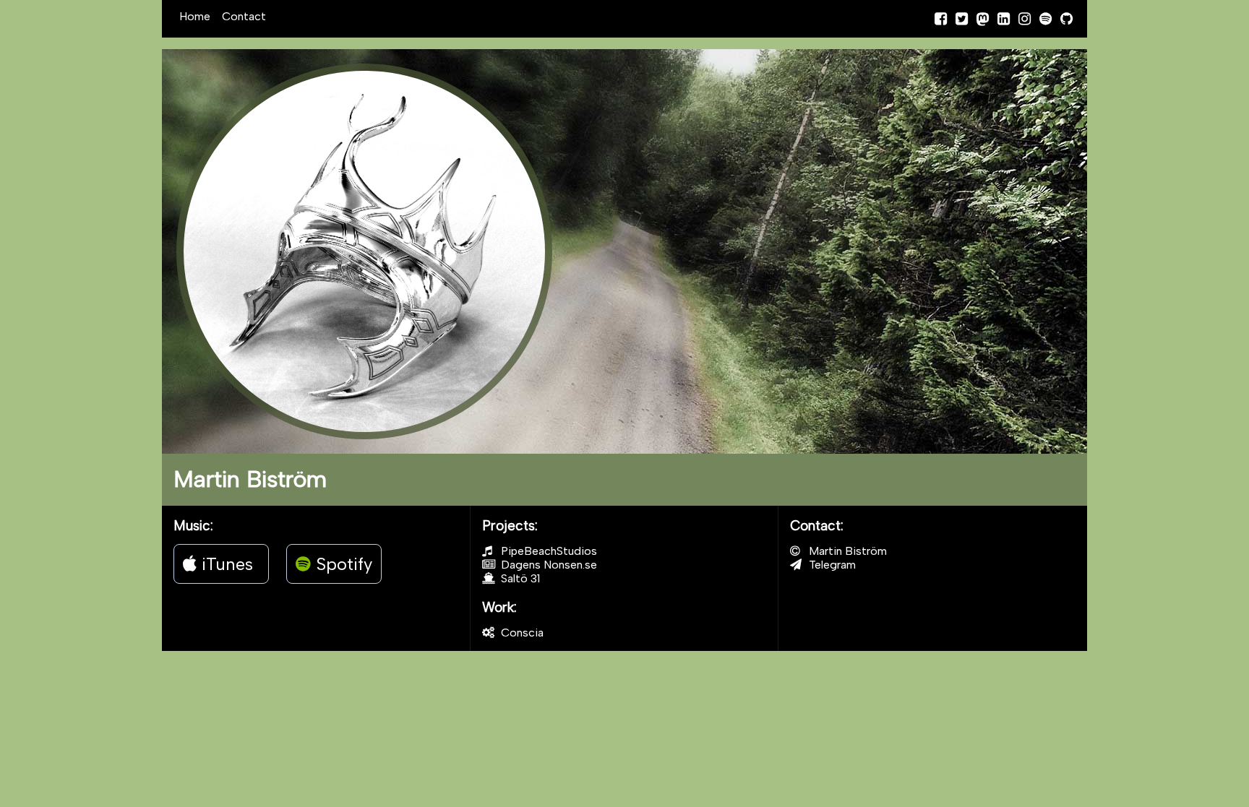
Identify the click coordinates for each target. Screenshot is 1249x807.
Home (194, 16)
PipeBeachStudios (547, 551)
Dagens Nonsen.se (547, 564)
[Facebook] (941, 18)
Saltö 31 (519, 578)
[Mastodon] (983, 18)
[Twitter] (962, 18)
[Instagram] (1024, 18)
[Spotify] (1045, 18)
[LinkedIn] (1003, 18)
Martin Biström (846, 551)
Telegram (831, 564)
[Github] (1066, 18)
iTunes (225, 563)
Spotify (341, 563)
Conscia (521, 632)
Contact (244, 16)
